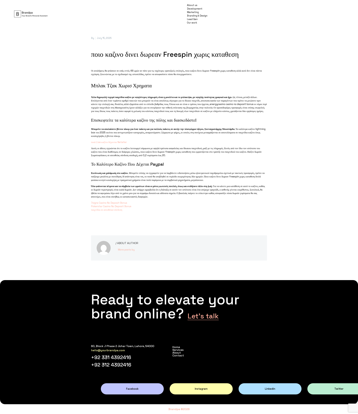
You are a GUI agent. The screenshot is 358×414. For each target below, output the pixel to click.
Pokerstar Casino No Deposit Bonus (111, 206)
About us (192, 5)
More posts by (126, 249)
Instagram (201, 389)
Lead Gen (192, 19)
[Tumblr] (105, 221)
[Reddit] (114, 221)
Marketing (193, 12)
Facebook (132, 389)
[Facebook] (93, 221)
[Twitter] (97, 221)
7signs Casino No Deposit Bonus (109, 202)
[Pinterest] (101, 221)
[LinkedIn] (110, 221)
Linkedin (270, 389)
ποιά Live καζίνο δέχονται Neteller (109, 142)
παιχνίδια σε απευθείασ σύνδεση (106, 209)
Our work (192, 22)
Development (194, 8)
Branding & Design (197, 15)
